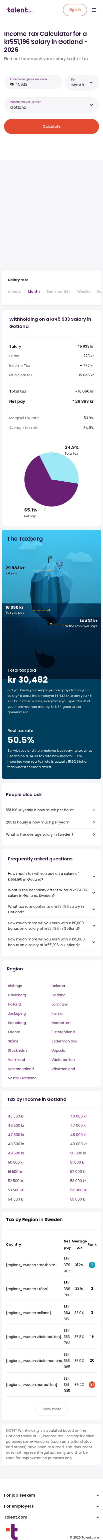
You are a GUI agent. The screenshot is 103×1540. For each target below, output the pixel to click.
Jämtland (60, 1004)
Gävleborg (17, 995)
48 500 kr (16, 1143)
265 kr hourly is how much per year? (37, 822)
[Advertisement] (51, 215)
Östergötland (63, 1031)
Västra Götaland (22, 1078)
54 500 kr (16, 1199)
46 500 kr (16, 1125)
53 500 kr (16, 1190)
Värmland (16, 1059)
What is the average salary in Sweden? (40, 834)
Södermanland (64, 1041)
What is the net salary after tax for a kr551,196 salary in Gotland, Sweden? (47, 893)
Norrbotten (61, 1022)
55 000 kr (78, 1199)
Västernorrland (21, 1068)
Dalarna (58, 985)
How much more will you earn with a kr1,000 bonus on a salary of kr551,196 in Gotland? (46, 926)
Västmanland (63, 1068)
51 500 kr (15, 1171)
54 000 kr (78, 1190)
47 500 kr (16, 1134)
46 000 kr (78, 1116)
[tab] (14, 294)
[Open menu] (94, 10)
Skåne (13, 1041)
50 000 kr (78, 1153)
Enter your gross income (28, 79)
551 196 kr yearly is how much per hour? (40, 810)
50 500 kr (16, 1162)
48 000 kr (78, 1134)
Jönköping (17, 1013)
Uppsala (58, 1050)
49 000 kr (78, 1143)
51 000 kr (77, 1162)
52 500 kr (16, 1180)
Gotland (59, 995)
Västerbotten (63, 1059)
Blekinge (15, 985)
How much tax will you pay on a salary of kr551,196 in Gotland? (43, 876)
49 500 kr (16, 1153)
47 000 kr (78, 1125)
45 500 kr (16, 1116)
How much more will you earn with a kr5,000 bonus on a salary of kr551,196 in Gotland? (46, 942)
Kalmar (58, 1013)
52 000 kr (78, 1171)
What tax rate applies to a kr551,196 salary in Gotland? (46, 909)
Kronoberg (17, 1022)
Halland (14, 1004)
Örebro (14, 1031)
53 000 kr (78, 1180)
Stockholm (17, 1050)
